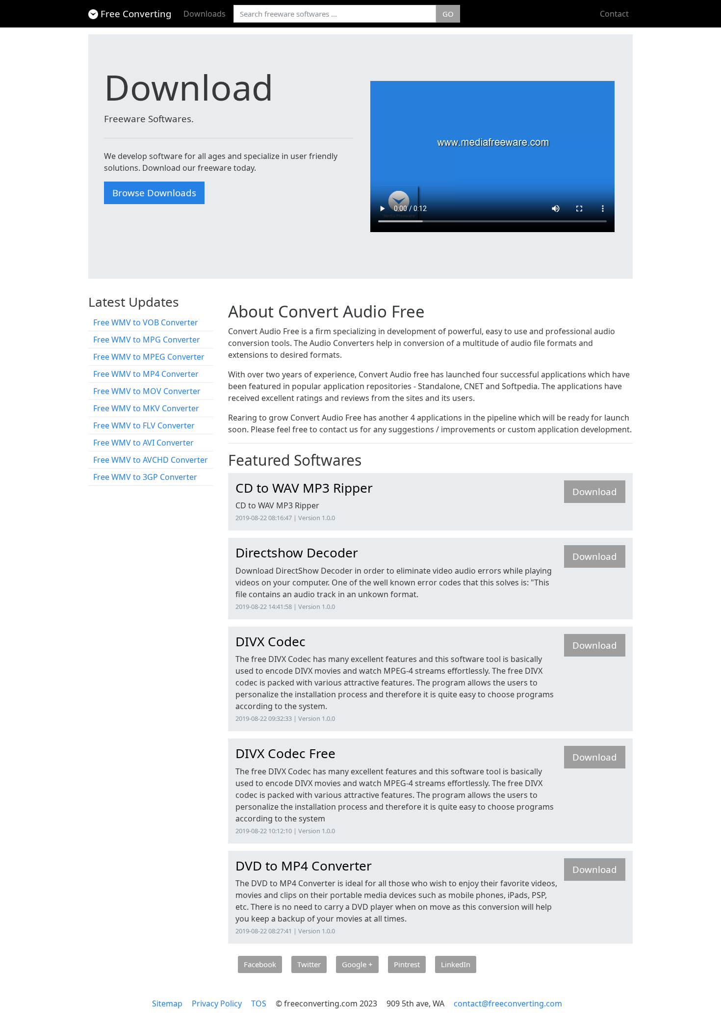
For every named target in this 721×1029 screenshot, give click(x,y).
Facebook (260, 964)
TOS (258, 1003)
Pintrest (407, 964)
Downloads (204, 13)
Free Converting (136, 13)
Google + (357, 964)
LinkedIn (455, 964)
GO (448, 14)
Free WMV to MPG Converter (146, 339)
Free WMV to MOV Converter (147, 391)
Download (594, 491)
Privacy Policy (217, 1003)
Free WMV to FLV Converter (144, 425)
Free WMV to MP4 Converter (146, 374)
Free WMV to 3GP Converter (145, 477)
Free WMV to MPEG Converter (149, 356)
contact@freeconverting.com (508, 1003)
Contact (614, 13)
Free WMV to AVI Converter (143, 442)
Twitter (309, 964)
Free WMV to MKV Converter (146, 408)
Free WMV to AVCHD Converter (150, 459)
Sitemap (167, 1003)
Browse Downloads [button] (154, 192)
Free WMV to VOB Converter (145, 322)
